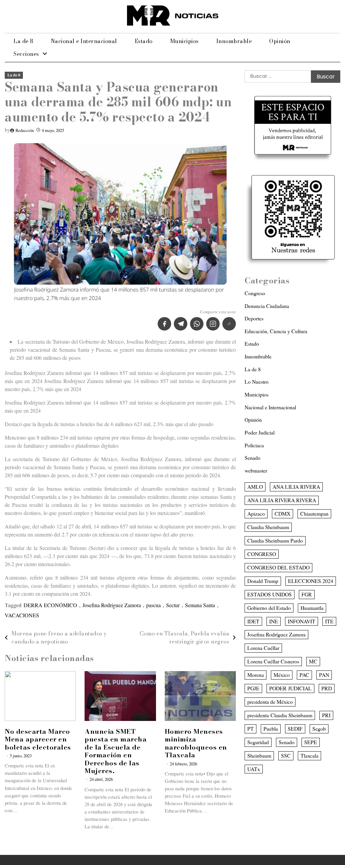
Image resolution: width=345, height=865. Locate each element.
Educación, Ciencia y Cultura (276, 331)
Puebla (270, 728)
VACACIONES (22, 615)
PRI (326, 715)
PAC (304, 674)
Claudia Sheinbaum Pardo (275, 540)
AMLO (255, 486)
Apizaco (256, 513)
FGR (307, 594)
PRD (326, 688)
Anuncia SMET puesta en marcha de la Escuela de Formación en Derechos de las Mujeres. (116, 751)
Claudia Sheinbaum (268, 526)
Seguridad (258, 742)
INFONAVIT (301, 621)
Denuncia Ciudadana (267, 305)
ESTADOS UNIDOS (269, 594)
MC (313, 661)
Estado (144, 41)
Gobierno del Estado (269, 607)
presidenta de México (270, 701)
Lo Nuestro (257, 381)
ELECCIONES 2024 (310, 580)
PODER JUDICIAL (290, 688)
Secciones (26, 54)
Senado (252, 457)
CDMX (282, 513)
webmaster (256, 470)
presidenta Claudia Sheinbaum (279, 715)
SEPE (310, 742)
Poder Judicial (260, 432)
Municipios (184, 41)
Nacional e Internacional (84, 41)
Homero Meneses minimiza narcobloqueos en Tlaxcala (196, 743)
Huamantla (312, 607)
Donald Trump (262, 580)
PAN (324, 674)
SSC (286, 755)
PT (250, 728)
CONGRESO (261, 553)
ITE (329, 621)
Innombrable (234, 41)
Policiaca (254, 445)
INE (273, 621)
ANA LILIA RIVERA (296, 486)
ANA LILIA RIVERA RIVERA (281, 500)
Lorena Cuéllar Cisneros (273, 661)
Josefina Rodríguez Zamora (112, 605)
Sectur (173, 605)
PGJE (253, 688)
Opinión (279, 41)
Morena (255, 674)
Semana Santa (200, 605)
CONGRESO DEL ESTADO (278, 567)
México (282, 674)
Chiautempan (314, 513)
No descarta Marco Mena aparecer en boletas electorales (38, 739)
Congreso (255, 293)
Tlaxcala (309, 755)
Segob (319, 728)
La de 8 (23, 41)
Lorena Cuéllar (263, 647)
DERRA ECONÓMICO (50, 605)
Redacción (24, 130)
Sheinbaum (259, 755)
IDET (253, 621)
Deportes (254, 318)
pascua (153, 605)
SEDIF (295, 728)
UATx (253, 768)
